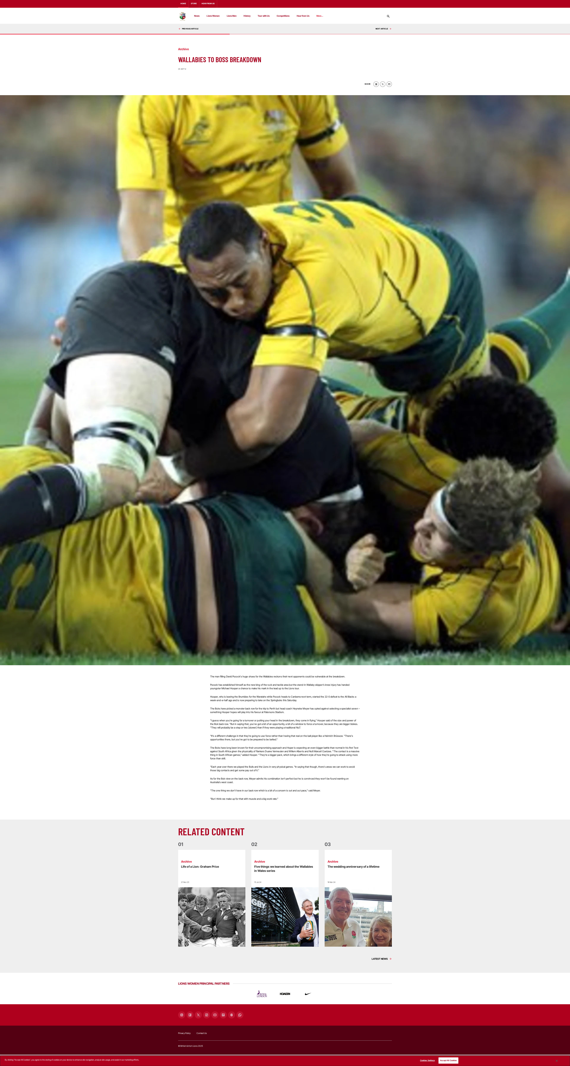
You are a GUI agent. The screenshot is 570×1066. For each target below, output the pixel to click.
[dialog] (285, 1060)
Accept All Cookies (448, 1060)
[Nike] (308, 993)
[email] (389, 84)
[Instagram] (181, 1014)
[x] (382, 84)
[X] (198, 1014)
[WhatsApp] (239, 1014)
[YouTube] (214, 1014)
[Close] (557, 1060)
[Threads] (231, 1014)
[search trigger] (388, 16)
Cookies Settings (427, 1060)
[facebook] (376, 84)
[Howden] (285, 993)
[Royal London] (261, 993)
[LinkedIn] (223, 1014)
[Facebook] (190, 1014)
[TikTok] (206, 1014)
